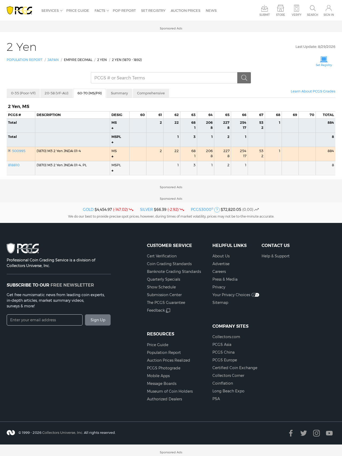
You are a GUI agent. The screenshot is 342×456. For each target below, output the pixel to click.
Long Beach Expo (228, 391)
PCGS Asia (221, 344)
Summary (119, 93)
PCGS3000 (202, 209)
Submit (264, 15)
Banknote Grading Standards (174, 271)
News (211, 10)
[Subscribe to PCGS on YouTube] (329, 433)
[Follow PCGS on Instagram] (316, 433)
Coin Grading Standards (169, 263)
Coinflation (222, 383)
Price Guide (77, 10)
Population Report (24, 60)
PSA (216, 398)
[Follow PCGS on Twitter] (303, 433)
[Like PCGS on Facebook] (291, 433)
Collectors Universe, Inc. (62, 432)
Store (280, 15)
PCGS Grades (313, 91)
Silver (146, 209)
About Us (221, 256)
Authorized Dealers (164, 399)
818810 (14, 165)
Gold (88, 209)
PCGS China (223, 352)
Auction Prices (185, 10)
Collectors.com (226, 336)
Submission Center (164, 294)
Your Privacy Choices (231, 294)
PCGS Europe (224, 360)
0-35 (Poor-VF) (23, 93)
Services (50, 10)
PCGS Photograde (163, 368)
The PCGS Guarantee (166, 302)
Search (312, 15)
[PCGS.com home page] (21, 10)
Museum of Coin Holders (170, 391)
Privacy (218, 287)
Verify (296, 15)
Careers (219, 271)
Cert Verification (162, 256)
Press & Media (225, 279)
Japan (53, 60)
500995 (18, 151)
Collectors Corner (228, 375)
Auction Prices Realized (168, 360)
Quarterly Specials (163, 279)
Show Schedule (161, 287)
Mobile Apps (158, 375)
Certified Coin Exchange (234, 367)
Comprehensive (151, 93)
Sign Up (98, 320)
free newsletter (72, 285)
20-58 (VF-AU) (56, 93)
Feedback (156, 310)
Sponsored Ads (171, 28)
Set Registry (153, 10)
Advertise (221, 263)
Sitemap (220, 302)
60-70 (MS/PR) (89, 93)
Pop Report (124, 10)
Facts (100, 10)
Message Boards (161, 383)
